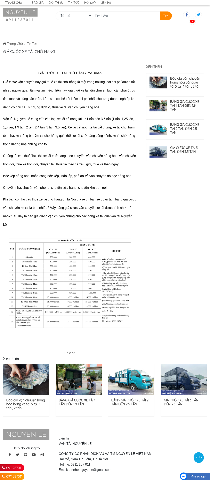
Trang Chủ (15, 44)
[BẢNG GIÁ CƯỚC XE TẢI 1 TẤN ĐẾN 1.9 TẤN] (158, 106)
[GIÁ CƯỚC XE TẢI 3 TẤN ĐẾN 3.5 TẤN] (158, 152)
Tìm (166, 16)
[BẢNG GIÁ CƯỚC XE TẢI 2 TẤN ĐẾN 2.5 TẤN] (158, 129)
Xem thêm (154, 67)
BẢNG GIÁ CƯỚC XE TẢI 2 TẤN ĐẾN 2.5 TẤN (184, 128)
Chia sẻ (69, 353)
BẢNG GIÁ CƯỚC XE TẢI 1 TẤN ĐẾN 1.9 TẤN (184, 105)
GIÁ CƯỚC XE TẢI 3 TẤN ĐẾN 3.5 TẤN (184, 150)
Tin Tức (32, 44)
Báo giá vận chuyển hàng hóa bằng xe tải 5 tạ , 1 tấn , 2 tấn (185, 82)
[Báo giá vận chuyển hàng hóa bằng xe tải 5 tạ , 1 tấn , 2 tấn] (158, 82)
